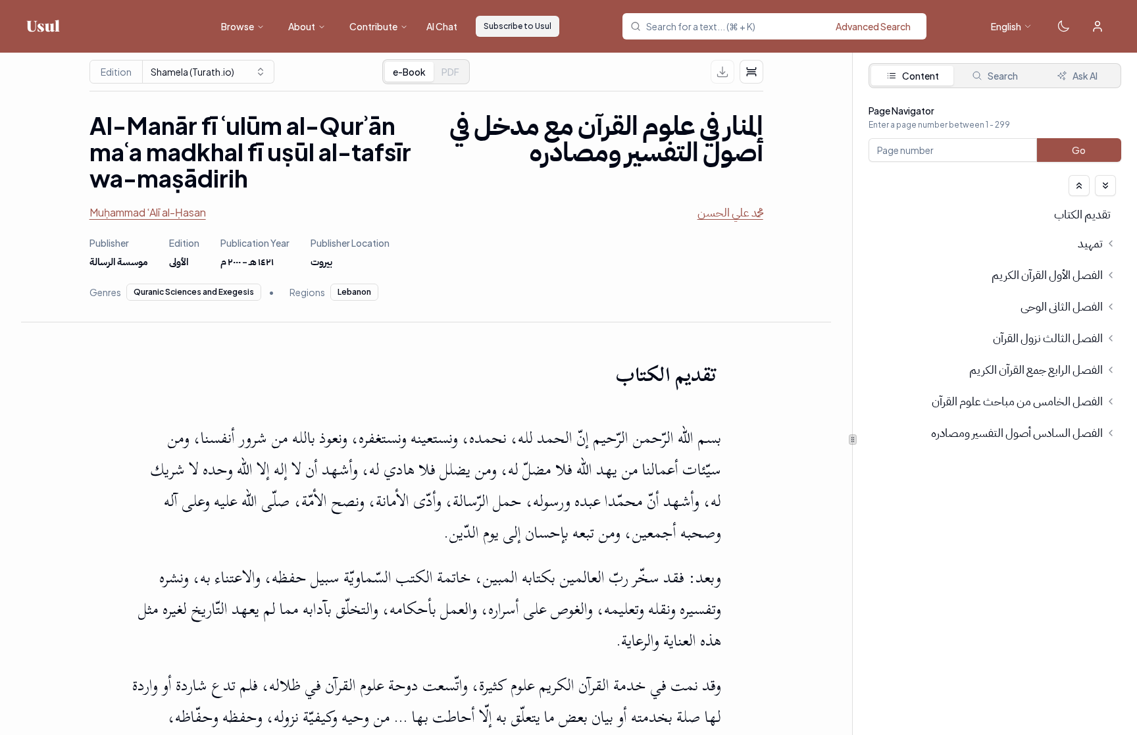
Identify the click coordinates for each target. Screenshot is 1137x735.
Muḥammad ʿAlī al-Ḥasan (147, 212)
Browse (237, 26)
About (301, 26)
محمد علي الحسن (730, 212)
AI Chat (441, 26)
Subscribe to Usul (517, 26)
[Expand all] (1105, 185)
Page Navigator (901, 110)
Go (1079, 150)
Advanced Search (873, 26)
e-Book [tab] (409, 72)
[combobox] (782, 26)
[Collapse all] (1079, 185)
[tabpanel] (995, 300)
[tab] (450, 72)
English (1006, 26)
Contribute (373, 26)
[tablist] (426, 71)
